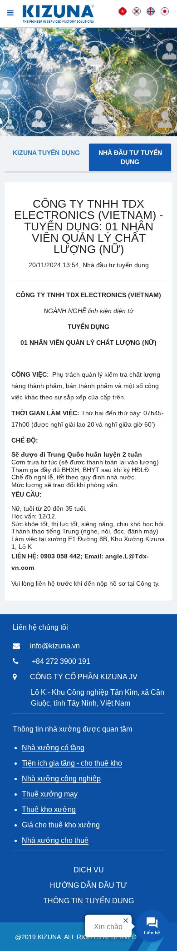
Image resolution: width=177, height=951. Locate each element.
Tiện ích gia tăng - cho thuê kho (72, 763)
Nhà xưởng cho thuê (55, 840)
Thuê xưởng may (50, 794)
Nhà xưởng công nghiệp (61, 778)
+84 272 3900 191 (61, 661)
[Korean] (137, 11)
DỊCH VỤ (89, 870)
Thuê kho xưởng (49, 809)
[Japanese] (165, 11)
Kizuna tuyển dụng (46, 152)
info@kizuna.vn (55, 646)
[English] (151, 11)
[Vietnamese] (122, 11)
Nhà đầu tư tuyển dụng (130, 157)
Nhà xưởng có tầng (53, 748)
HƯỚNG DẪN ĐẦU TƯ (88, 885)
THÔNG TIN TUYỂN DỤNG (88, 901)
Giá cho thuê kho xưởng (61, 825)
